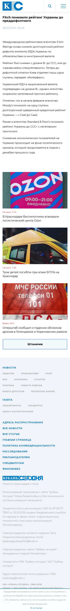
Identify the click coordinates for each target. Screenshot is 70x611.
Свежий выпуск (12, 406)
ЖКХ (5, 379)
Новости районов (31, 385)
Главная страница (17, 439)
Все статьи (11, 434)
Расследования (15, 451)
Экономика (21, 379)
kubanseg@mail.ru (14, 578)
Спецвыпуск (35, 406)
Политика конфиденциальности (29, 445)
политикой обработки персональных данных (27, 595)
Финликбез (11, 468)
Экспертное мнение (43, 391)
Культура (39, 379)
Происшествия (30, 373)
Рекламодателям (16, 457)
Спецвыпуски (13, 463)
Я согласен (36, 608)
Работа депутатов (13, 391)
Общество (8, 373)
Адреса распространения (18, 412)
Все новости (12, 428)
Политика (8, 385)
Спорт (48, 373)
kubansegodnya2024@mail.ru (20, 541)
